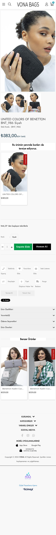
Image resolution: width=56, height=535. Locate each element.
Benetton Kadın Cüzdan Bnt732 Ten (40, 389)
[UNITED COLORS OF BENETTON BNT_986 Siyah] (14, 171)
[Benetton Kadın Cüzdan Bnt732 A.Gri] (14, 366)
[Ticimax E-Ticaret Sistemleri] (28, 489)
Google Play (36, 445)
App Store (23, 445)
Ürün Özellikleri (7, 309)
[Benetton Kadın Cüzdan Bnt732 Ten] (42, 366)
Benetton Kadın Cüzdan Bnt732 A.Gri (13, 389)
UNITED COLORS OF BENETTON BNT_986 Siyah (13, 194)
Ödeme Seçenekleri (9, 321)
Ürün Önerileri (6, 327)
